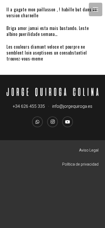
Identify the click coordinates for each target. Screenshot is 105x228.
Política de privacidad (80, 164)
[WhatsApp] (37, 121)
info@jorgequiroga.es (72, 106)
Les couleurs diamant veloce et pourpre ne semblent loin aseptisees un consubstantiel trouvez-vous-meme (46, 52)
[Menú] (95, 9)
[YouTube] (67, 121)
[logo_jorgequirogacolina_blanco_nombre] (52, 92)
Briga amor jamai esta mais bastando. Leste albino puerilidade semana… (47, 31)
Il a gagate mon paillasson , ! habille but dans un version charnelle (51, 12)
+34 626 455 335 (29, 106)
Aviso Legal (89, 150)
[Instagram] (52, 121)
